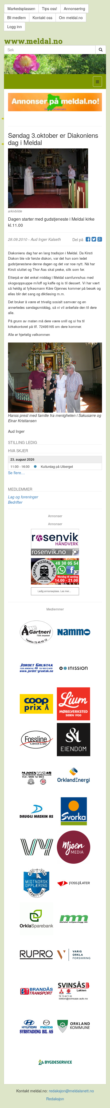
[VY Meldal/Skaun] (37, 846)
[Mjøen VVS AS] (37, 775)
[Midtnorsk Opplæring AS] (37, 882)
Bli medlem (16, 17)
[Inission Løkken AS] (74, 667)
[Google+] (99, 239)
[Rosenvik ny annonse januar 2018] (55, 542)
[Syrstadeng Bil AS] (37, 1026)
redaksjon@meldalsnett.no (71, 1090)
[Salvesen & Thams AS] (74, 739)
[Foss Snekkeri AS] (37, 739)
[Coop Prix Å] (37, 703)
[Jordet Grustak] (37, 667)
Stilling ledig (22, 442)
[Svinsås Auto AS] (74, 990)
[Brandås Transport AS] (37, 990)
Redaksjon (55, 1098)
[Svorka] (74, 811)
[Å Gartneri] (37, 631)
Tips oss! (49, 8)
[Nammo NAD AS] (74, 631)
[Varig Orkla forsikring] (74, 954)
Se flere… (16, 472)
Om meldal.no (71, 17)
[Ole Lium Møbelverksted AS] (74, 703)
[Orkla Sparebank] (37, 918)
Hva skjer (18, 450)
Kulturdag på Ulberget (57, 466)
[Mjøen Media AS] (74, 846)
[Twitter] (93, 239)
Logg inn (14, 26)
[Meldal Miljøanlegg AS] (74, 918)
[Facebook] (87, 239)
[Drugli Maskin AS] (37, 811)
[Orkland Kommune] (74, 1026)
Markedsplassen (21, 8)
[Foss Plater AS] (74, 882)
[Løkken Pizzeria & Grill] (55, 571)
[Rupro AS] (37, 954)
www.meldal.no (33, 41)
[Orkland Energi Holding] (74, 775)
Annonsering (74, 8)
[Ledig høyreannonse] (55, 591)
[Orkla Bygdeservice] (55, 1061)
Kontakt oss (42, 17)
